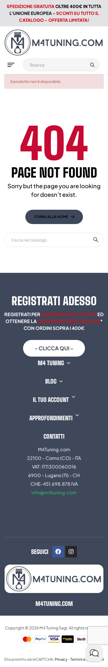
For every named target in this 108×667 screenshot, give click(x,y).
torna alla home (51, 217)
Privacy (61, 659)
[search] (92, 65)
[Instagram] (71, 551)
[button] (54, 348)
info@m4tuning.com (54, 492)
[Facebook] (58, 551)
